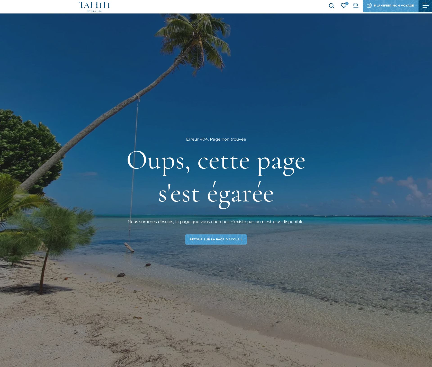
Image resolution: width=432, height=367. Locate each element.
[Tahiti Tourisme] (94, 7)
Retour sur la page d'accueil (216, 239)
